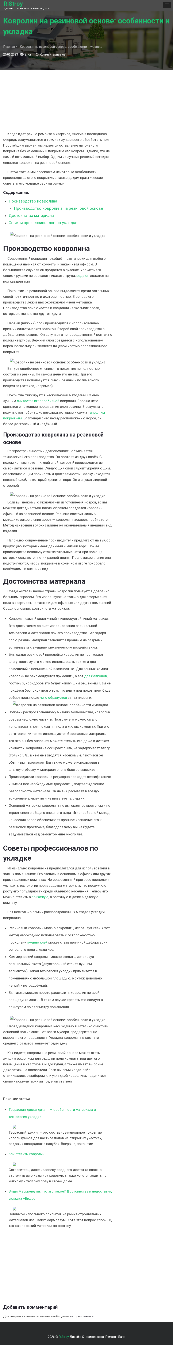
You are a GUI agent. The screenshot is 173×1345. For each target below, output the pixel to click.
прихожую (40, 897)
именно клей (37, 942)
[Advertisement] (57, 99)
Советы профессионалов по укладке (43, 222)
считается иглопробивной (38, 401)
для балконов (95, 676)
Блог (28, 54)
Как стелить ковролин (27, 1154)
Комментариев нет (53, 54)
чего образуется (53, 697)
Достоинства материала (31, 215)
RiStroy (13, 3)
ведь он (82, 275)
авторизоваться (81, 1316)
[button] (167, 5)
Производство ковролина (33, 201)
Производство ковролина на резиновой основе (58, 208)
